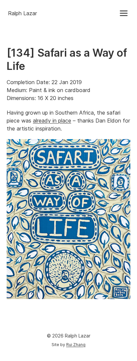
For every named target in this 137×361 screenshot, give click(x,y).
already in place (52, 120)
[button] (123, 13)
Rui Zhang (75, 344)
